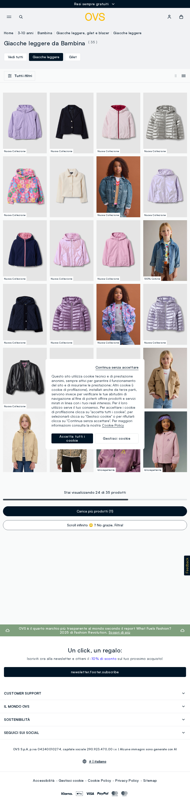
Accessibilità (43, 780)
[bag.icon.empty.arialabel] (181, 17)
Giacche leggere (127, 33)
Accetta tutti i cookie (72, 438)
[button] (187, 565)
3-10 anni (26, 33)
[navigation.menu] (9, 17)
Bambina (45, 33)
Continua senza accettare (117, 367)
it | (97, 761)
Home (9, 33)
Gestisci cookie (71, 780)
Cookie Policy (99, 780)
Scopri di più (119, 632)
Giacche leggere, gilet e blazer (82, 33)
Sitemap (150, 780)
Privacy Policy (127, 780)
